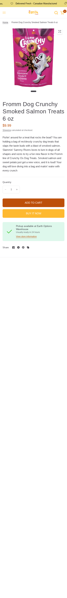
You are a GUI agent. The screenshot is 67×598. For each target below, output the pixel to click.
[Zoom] (59, 31)
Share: (6, 247)
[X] (18, 247)
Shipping (7, 130)
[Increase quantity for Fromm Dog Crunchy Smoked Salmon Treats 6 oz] (17, 189)
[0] (61, 12)
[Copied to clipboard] (28, 247)
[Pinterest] (23, 247)
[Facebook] (14, 247)
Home (5, 22)
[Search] (56, 12)
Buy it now (33, 213)
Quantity (7, 182)
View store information (26, 237)
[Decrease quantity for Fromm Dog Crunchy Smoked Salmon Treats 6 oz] (5, 189)
